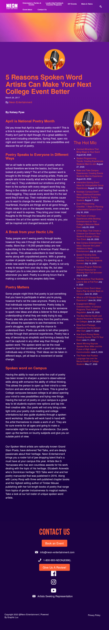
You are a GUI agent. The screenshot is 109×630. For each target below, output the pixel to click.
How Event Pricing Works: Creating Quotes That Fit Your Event (89, 337)
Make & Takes (87, 4)
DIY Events (72, 4)
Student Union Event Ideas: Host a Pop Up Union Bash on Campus (89, 291)
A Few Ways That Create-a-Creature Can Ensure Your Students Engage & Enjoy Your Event (88, 235)
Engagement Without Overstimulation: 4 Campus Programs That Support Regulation (88, 308)
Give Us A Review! (54, 567)
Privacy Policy (94, 615)
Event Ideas (27, 10)
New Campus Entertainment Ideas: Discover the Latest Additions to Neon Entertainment (89, 247)
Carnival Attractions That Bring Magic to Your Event (88, 150)
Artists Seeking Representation (55, 596)
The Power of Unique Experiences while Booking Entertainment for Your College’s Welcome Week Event (88, 221)
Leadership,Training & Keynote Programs (54, 4)
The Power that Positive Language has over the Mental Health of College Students (87, 359)
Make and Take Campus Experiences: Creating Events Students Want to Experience (89, 173)
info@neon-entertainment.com (57, 552)
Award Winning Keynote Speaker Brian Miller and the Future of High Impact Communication (89, 347)
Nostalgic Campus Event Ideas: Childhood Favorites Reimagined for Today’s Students (88, 196)
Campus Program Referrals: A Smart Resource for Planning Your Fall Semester (89, 269)
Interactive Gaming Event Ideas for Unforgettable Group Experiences (89, 185)
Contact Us (42, 10)
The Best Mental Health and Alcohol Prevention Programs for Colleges (89, 318)
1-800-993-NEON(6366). (57, 560)
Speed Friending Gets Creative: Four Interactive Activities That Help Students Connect (89, 259)
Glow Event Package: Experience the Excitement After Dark (88, 328)
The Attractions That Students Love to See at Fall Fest (89, 280)
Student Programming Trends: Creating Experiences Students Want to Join (89, 161)
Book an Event (54, 543)
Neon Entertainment (20, 102)
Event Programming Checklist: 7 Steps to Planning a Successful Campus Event (89, 206)
